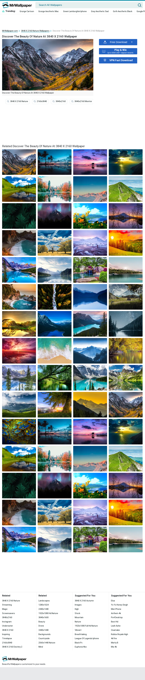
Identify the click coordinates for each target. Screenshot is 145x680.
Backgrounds (45, 634)
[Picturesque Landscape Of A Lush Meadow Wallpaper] (19, 378)
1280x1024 (44, 605)
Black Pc (79, 643)
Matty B (114, 643)
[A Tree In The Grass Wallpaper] (55, 404)
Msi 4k (114, 647)
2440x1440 (44, 609)
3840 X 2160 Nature (19, 101)
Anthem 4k (116, 613)
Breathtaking (81, 634)
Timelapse (7, 638)
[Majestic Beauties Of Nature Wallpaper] (90, 243)
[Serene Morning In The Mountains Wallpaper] (19, 351)
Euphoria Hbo (81, 647)
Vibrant (78, 630)
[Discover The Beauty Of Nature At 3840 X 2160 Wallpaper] (126, 404)
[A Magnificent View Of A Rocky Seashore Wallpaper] (90, 162)
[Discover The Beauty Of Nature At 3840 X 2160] (19, 162)
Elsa (113, 601)
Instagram (7, 622)
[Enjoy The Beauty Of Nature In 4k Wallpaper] (55, 270)
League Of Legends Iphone (87, 638)
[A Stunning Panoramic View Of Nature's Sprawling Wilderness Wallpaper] (126, 189)
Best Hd (114, 622)
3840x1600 (44, 617)
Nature (78, 622)
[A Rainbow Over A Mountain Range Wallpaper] (126, 324)
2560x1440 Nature (47, 643)
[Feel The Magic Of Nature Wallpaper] (19, 324)
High (77, 609)
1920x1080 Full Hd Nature (86, 626)
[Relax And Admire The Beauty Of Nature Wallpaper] (19, 189)
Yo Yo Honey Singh (119, 605)
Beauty (42, 622)
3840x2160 (61, 101)
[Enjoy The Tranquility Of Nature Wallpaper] (90, 404)
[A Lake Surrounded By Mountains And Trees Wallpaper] (90, 378)
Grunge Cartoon (27, 11)
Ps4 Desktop (117, 617)
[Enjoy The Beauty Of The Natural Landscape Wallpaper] (90, 297)
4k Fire (114, 638)
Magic (5, 609)
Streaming (7, 605)
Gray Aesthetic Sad (100, 11)
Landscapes (44, 601)
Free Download (118, 42)
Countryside (44, 638)
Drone (41, 626)
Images (78, 605)
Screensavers (8, 613)
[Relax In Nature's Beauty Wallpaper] (126, 270)
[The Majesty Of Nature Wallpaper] (55, 324)
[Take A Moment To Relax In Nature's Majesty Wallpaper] (55, 378)
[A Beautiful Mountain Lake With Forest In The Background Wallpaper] (126, 378)
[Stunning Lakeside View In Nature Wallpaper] (90, 189)
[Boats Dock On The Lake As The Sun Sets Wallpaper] (19, 404)
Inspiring (6, 634)
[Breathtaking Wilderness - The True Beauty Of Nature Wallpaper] (19, 431)
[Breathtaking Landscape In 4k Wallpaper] (19, 243)
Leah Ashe (116, 626)
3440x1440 (44, 630)
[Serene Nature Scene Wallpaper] (126, 297)
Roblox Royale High (119, 634)
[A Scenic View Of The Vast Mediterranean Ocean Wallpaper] (55, 162)
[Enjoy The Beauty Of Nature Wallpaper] (19, 216)
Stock (77, 613)
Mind (41, 647)
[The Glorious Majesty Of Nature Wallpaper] (55, 297)
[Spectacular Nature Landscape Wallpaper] (55, 216)
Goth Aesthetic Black (122, 11)
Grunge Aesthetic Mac (48, 11)
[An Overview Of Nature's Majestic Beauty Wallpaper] (90, 216)
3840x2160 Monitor (83, 101)
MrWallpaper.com (10, 31)
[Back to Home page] (18, 5)
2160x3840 (42, 101)
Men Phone (116, 609)
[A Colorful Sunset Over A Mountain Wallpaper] (126, 243)
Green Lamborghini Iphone (75, 11)
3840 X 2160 (7, 630)
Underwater (7, 626)
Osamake (115, 630)
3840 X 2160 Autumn (84, 601)
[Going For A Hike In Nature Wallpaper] (126, 351)
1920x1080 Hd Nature (48, 613)
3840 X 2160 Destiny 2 (12, 647)
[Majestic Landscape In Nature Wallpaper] (55, 243)
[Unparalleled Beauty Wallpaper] (126, 162)
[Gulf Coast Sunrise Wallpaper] (55, 351)
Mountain (79, 617)
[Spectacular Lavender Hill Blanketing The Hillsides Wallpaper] (19, 297)
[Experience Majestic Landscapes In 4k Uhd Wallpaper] (90, 351)
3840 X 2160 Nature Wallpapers (35, 31)
